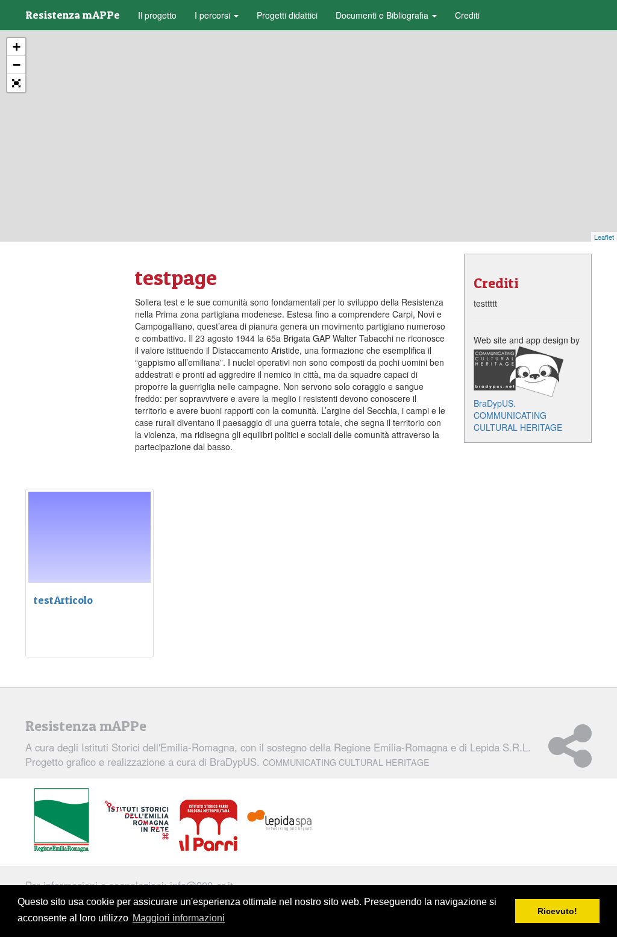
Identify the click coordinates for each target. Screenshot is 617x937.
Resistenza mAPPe (72, 14)
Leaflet (604, 237)
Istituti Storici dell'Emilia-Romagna (157, 747)
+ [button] (16, 46)
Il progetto (157, 15)
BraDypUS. (320, 761)
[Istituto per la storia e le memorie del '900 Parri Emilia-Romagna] (208, 825)
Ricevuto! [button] (557, 911)
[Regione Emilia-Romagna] (61, 821)
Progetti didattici (287, 15)
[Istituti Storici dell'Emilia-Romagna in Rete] (137, 821)
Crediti (467, 15)
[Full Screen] (16, 83)
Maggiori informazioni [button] (179, 918)
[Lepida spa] (279, 821)
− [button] (16, 64)
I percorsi (214, 15)
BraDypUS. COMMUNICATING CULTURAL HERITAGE (518, 415)
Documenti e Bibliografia (383, 15)
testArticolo (63, 600)
